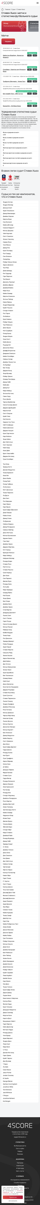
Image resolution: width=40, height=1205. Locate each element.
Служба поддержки (20, 1182)
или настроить (13, 1201)
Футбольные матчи (20, 1146)
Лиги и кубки (20, 1148)
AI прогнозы (20, 1168)
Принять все (13, 1197)
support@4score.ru (20, 1137)
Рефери (20, 1151)
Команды (20, 1154)
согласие (5, 1194)
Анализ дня (20, 1165)
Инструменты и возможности (20, 1180)
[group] (13, 26)
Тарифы (20, 1185)
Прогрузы (20, 1163)
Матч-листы (20, 1171)
